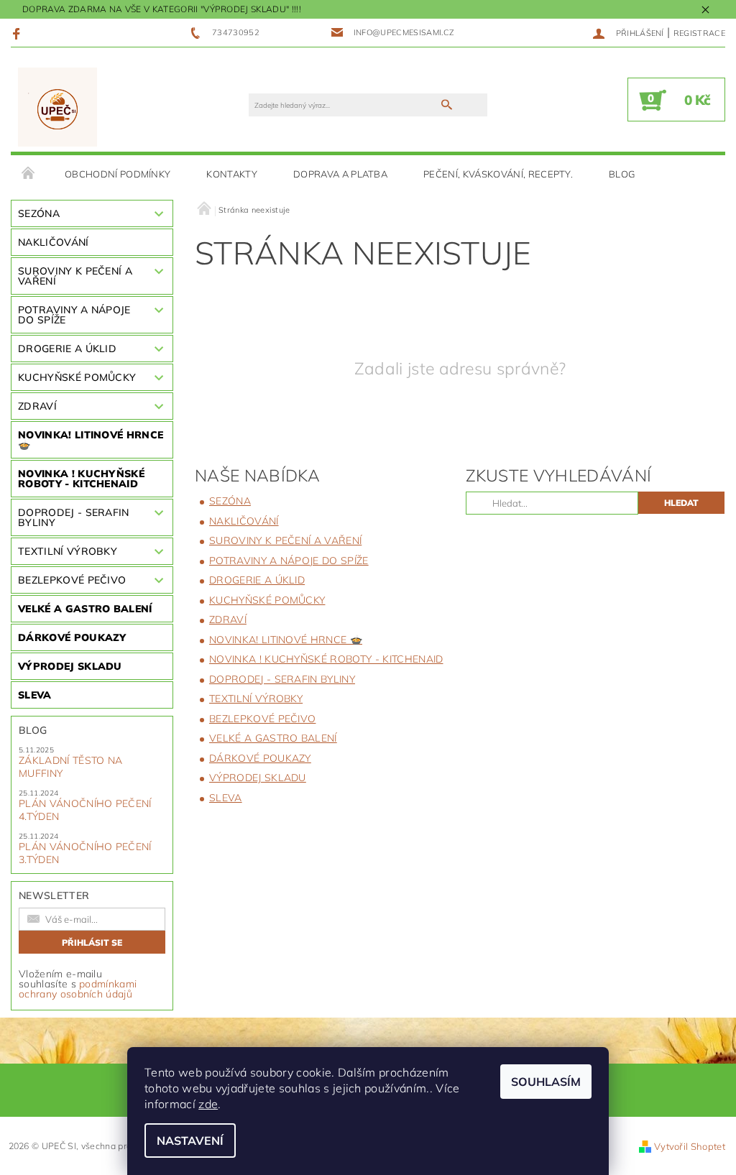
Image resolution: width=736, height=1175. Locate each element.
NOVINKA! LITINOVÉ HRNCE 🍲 (90, 439)
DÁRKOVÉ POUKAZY (72, 637)
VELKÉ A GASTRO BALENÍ (85, 608)
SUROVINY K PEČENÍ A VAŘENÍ (75, 275)
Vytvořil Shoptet (689, 1146)
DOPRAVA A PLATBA (340, 174)
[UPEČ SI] (58, 106)
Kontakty (231, 174)
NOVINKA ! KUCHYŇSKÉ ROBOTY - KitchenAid (81, 478)
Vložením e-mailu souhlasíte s (78, 984)
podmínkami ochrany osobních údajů (78, 988)
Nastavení (190, 1140)
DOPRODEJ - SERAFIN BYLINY (73, 517)
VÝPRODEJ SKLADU (70, 666)
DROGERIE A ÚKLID (67, 348)
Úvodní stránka (29, 174)
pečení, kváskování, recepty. (498, 174)
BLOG (622, 174)
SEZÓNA (39, 213)
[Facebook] (18, 33)
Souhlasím (546, 1081)
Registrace (699, 33)
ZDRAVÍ (37, 406)
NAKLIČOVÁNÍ (53, 242)
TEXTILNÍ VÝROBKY (67, 551)
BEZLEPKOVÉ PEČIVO (72, 579)
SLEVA (35, 694)
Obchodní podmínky (117, 174)
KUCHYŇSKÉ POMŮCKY (77, 377)
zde (208, 1104)
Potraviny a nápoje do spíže (74, 314)
